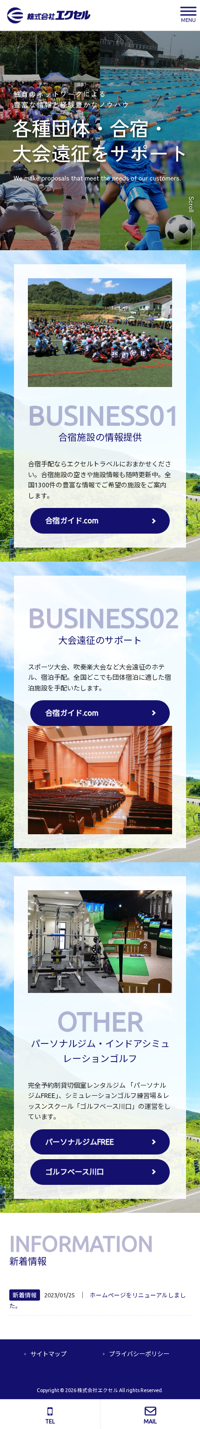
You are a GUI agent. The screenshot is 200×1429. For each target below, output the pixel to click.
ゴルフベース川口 (74, 1172)
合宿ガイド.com (72, 520)
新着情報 (25, 1295)
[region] (100, 140)
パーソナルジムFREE (79, 1142)
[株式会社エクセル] (48, 15)
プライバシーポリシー (139, 1354)
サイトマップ (48, 1354)
